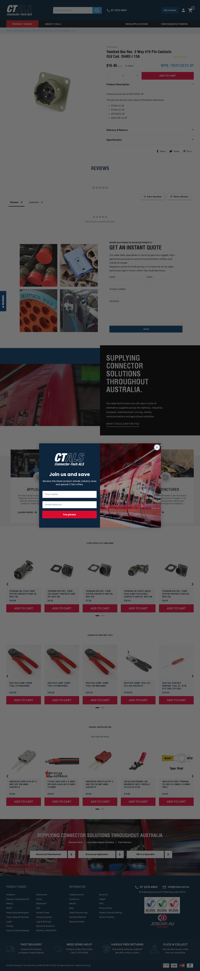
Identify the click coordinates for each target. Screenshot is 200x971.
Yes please (69, 514)
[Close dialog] (157, 447)
